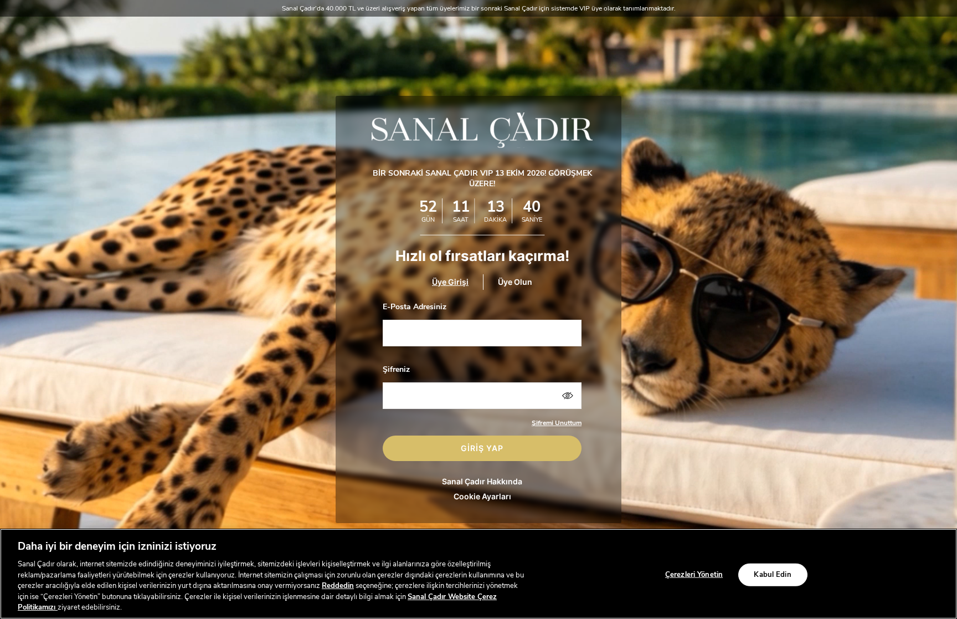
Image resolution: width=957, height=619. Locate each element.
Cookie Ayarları (482, 496)
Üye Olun (515, 282)
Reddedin (338, 586)
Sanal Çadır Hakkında (482, 481)
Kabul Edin (772, 574)
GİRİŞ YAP (482, 448)
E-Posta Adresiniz (414, 306)
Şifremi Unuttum (557, 422)
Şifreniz (396, 369)
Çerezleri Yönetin (694, 574)
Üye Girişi (450, 282)
